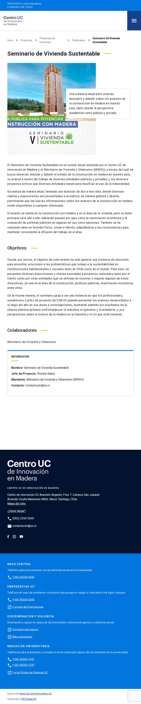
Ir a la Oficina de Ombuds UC (30, 672)
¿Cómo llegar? (16, 511)
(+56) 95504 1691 (23, 659)
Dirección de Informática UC (36, 693)
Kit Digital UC (29, 699)
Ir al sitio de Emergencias (28, 606)
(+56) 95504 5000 (23, 599)
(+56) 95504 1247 (23, 665)
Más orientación (22, 636)
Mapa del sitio (16, 503)
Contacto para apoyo (25, 629)
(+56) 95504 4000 (23, 576)
